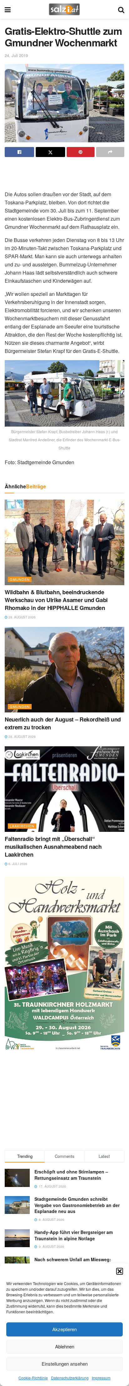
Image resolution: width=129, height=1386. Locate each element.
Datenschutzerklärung (70, 1377)
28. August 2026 (22, 736)
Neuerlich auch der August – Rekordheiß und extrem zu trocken (63, 723)
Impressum (101, 1377)
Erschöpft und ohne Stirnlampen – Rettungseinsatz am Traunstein (71, 1174)
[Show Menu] (8, 9)
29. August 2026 (22, 617)
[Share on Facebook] (19, 152)
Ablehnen (64, 1346)
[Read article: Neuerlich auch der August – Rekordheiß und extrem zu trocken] (64, 669)
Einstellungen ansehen (65, 1363)
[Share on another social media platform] (110, 152)
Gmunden (20, 579)
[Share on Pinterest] (81, 152)
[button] (119, 1271)
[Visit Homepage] (64, 9)
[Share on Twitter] (50, 152)
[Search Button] (121, 9)
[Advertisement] (64, 171)
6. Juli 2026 (17, 864)
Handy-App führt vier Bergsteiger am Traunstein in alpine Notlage (73, 1235)
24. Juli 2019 (16, 55)
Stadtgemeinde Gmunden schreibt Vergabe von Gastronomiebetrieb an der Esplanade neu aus (77, 1205)
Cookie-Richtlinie (33, 1377)
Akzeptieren (64, 1329)
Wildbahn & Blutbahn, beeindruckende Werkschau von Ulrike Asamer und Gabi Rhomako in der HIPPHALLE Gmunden (56, 600)
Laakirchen (22, 825)
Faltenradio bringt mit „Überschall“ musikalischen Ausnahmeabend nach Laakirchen (53, 846)
